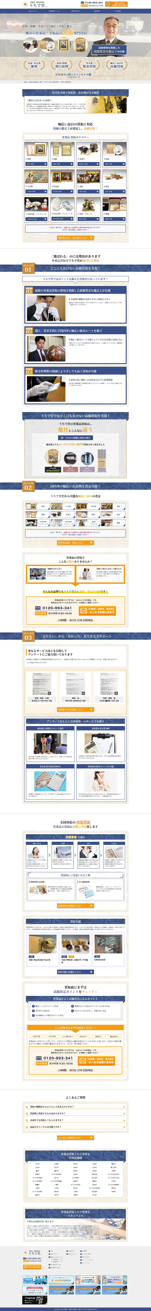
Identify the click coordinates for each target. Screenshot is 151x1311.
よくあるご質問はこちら (69, 1137)
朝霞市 (37, 1185)
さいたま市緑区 (37, 1181)
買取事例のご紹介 (55, 1267)
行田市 (75, 1174)
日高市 (94, 1164)
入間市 (37, 1188)
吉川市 (37, 1167)
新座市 (114, 1188)
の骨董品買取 (54, 82)
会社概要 (118, 11)
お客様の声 (71, 1251)
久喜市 (56, 1188)
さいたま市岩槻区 (56, 1181)
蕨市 (37, 1171)
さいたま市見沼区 (94, 1188)
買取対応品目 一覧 (55, 1264)
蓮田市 (114, 1164)
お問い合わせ (85, 1256)
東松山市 (94, 1174)
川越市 (75, 1195)
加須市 (75, 1181)
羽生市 (75, 1164)
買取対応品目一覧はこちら (70, 542)
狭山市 (75, 1188)
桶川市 (56, 1171)
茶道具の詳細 (83, 164)
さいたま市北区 (75, 1185)
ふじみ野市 (75, 1178)
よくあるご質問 (86, 1254)
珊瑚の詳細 (108, 219)
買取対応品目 (75, 11)
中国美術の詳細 (32, 219)
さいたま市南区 (37, 1191)
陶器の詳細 (108, 164)
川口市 (94, 1195)
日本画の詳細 (31, 191)
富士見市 (94, 1178)
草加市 (114, 1191)
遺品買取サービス (58, 1261)
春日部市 (94, 1191)
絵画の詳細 (30, 164)
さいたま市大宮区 (113, 1178)
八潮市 (114, 1171)
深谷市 (94, 1185)
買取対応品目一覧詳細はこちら (72, 237)
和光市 (75, 1171)
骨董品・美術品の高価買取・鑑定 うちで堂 (75, 1309)
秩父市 (56, 1167)
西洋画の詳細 (57, 191)
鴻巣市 (94, 1181)
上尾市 (75, 1191)
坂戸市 (56, 1178)
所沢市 (56, 1195)
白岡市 (56, 1164)
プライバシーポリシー (88, 1259)
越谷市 (37, 1195)
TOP (51, 1251)
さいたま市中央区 (113, 1174)
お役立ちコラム (72, 1254)
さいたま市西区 (56, 1174)
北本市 (75, 1167)
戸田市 (114, 1181)
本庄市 (94, 1171)
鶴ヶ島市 (113, 1167)
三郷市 (56, 1185)
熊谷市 (56, 1191)
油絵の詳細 (82, 191)
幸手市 (37, 1164)
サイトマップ (85, 1262)
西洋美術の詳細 (58, 219)
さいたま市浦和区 (113, 1185)
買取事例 (97, 11)
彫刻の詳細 (82, 219)
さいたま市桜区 (37, 1178)
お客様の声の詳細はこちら (70, 709)
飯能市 (37, 1174)
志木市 (94, 1167)
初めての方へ (33, 11)
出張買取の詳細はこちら (69, 905)
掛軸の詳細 (56, 164)
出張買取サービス (54, 11)
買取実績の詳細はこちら (69, 971)
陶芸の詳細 (108, 191)
